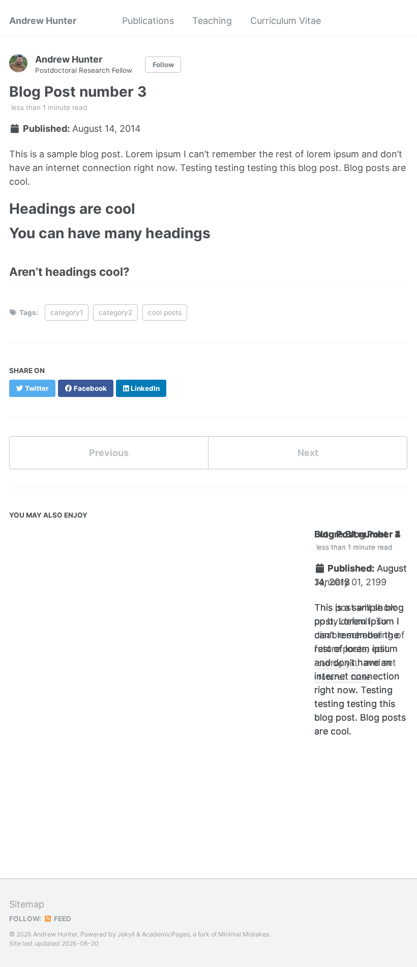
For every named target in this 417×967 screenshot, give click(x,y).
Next (307, 452)
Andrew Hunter (42, 20)
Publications (148, 20)
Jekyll (126, 934)
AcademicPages (166, 934)
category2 (115, 312)
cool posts (165, 312)
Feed (61, 919)
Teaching (212, 20)
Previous (109, 452)
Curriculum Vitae (285, 20)
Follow (163, 65)
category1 (66, 312)
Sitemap (26, 904)
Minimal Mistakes (243, 934)
